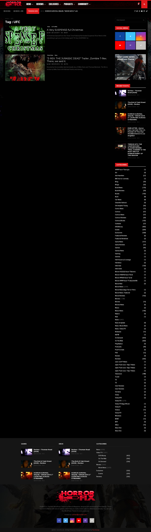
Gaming (117, 253)
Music (117, 308)
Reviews (40, 4)
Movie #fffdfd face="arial (123, 278)
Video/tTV (118, 398)
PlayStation (119, 344)
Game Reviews (120, 245)
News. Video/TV (120, 329)
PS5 (116, 353)
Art (116, 172)
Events (117, 230)
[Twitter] (137, 11)
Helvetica (118, 263)
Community (83, 4)
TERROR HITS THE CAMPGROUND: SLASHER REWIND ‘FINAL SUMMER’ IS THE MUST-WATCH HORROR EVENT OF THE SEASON (137, 149)
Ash (49, 32)
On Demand (119, 338)
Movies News (119, 304)
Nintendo (118, 332)
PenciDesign (95, 530)
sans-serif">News (121, 362)
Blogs (117, 184)
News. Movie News (121, 326)
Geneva (117, 256)
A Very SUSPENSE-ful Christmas (65, 29)
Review (117, 356)
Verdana (118, 392)
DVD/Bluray (119, 227)
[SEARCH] (143, 20)
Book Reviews (119, 190)
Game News (119, 242)
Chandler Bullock (121, 202)
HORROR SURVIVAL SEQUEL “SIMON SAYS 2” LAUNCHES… (64, 11)
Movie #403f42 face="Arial (124, 275)
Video (117, 395)
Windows (118, 416)
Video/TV (118, 401)
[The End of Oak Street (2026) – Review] (120, 105)
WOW (117, 419)
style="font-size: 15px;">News (125, 368)
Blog (116, 181)
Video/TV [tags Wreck (122, 404)
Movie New (118, 284)
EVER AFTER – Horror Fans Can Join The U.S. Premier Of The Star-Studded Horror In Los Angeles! (136, 132)
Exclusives (54, 4)
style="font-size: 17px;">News (125, 371)
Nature (117, 314)
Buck (116, 196)
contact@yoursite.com (79, 514)
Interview (118, 266)
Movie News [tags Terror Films (125, 290)
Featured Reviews (121, 235)
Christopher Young (121, 205)
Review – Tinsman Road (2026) (135, 92)
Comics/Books (120, 220)
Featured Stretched (121, 238)
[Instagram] (139, 11)
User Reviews (119, 386)
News (28, 4)
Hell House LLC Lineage (123, 260)
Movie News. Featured (122, 293)
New (116, 317)
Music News (119, 311)
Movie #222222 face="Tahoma (125, 271)
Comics (117, 212)
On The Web (54, 26)
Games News (119, 250)
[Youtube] (141, 11)
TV (116, 380)
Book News (119, 187)
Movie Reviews (120, 296)
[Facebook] (59, 520)
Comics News (119, 214)
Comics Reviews (120, 217)
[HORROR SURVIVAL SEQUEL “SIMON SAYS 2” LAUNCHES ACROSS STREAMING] (120, 116)
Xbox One (118, 428)
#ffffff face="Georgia (122, 169)
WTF (116, 422)
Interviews (118, 268)
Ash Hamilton (119, 175)
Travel (117, 377)
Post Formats (119, 350)
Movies (117, 299)
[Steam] (146, 11)
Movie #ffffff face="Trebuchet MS (126, 281)
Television (118, 374)
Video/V (117, 407)
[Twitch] (144, 11)
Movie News (50, 55)
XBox (117, 425)
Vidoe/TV (118, 413)
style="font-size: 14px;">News (125, 365)
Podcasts (68, 4)
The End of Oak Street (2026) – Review (137, 103)
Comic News (119, 208)
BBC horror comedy (122, 178)
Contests (118, 223)
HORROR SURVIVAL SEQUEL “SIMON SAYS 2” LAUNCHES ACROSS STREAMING (136, 117)
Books (117, 194)
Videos (117, 410)
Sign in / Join (19, 11)
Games (117, 248)
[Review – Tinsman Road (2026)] (120, 93)
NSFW (117, 335)
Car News (118, 199)
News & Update (120, 323)
